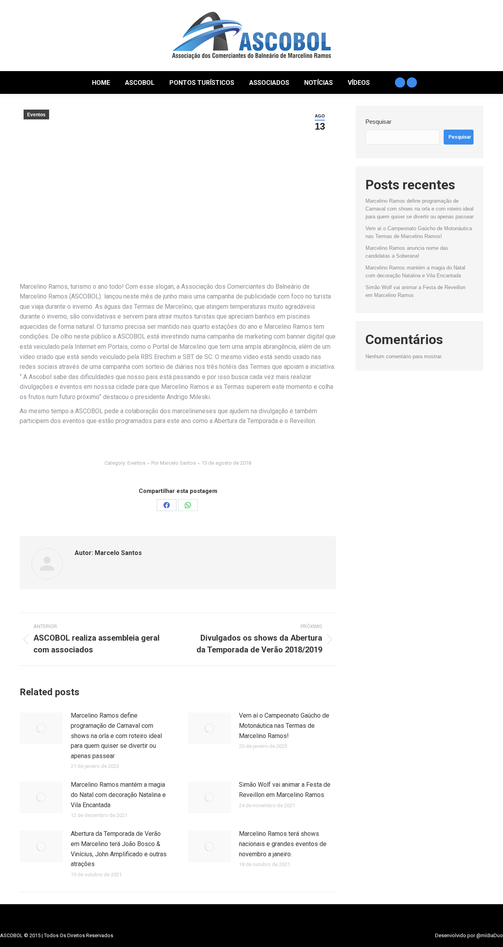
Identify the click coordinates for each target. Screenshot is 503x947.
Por (173, 463)
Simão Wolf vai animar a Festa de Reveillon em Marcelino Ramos (284, 790)
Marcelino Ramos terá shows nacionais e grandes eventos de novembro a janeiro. (283, 843)
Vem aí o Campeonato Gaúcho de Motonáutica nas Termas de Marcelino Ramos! (284, 725)
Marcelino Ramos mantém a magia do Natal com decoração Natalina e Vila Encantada (118, 794)
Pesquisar (378, 121)
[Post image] (41, 728)
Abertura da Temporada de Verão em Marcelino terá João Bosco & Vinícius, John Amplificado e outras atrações (119, 849)
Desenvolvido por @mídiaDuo (469, 935)
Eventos (36, 114)
